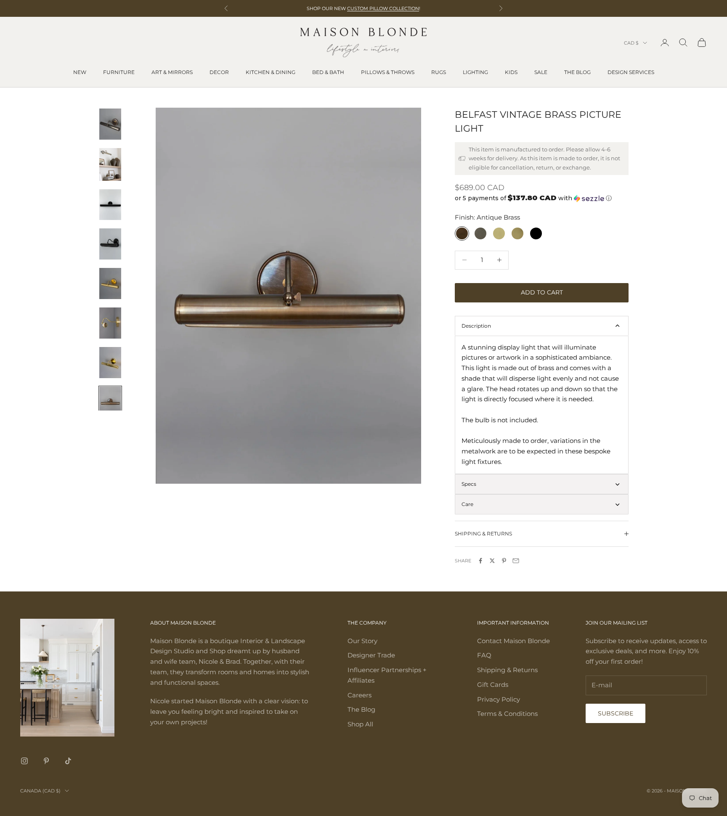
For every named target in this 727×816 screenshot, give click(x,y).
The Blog (577, 72)
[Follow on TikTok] (68, 761)
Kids (511, 72)
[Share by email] (515, 560)
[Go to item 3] (110, 204)
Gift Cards (492, 685)
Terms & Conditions (507, 714)
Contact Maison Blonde (513, 641)
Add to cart (542, 292)
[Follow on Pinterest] (46, 761)
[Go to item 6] (110, 323)
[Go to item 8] (110, 402)
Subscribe (615, 713)
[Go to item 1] (110, 124)
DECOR (219, 72)
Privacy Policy (498, 699)
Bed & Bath (328, 72)
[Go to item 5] (110, 283)
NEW (79, 72)
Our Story (362, 641)
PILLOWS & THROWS (387, 72)
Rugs (438, 72)
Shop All (360, 724)
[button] (542, 198)
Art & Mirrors (172, 72)
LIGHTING (475, 72)
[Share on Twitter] (492, 560)
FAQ (484, 655)
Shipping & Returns (507, 670)
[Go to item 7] (110, 362)
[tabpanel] (542, 405)
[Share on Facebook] (480, 560)
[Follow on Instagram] (24, 761)
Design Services (631, 72)
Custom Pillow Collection (383, 8)
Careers (359, 695)
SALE (540, 72)
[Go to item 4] (110, 244)
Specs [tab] (469, 484)
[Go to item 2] (110, 164)
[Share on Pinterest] (504, 560)
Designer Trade (371, 655)
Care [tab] (467, 504)
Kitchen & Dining (270, 72)
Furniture (119, 72)
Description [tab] (476, 326)
